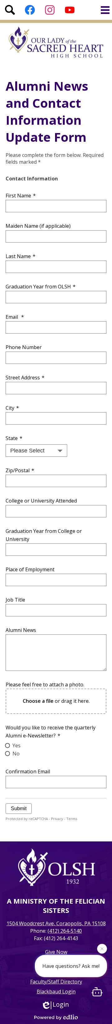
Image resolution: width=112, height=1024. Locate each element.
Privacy (57, 818)
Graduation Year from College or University (44, 535)
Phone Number (24, 347)
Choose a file (38, 701)
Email (15, 316)
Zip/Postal (20, 470)
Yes (16, 745)
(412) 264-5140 (65, 930)
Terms (71, 818)
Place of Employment (30, 569)
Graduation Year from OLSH (41, 286)
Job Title (15, 599)
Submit (18, 808)
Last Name (20, 256)
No (16, 753)
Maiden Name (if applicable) (38, 226)
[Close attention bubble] (102, 948)
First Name (21, 195)
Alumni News (21, 630)
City (12, 407)
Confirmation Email (28, 771)
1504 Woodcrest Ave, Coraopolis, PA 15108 (56, 923)
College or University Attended (41, 500)
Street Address (25, 377)
